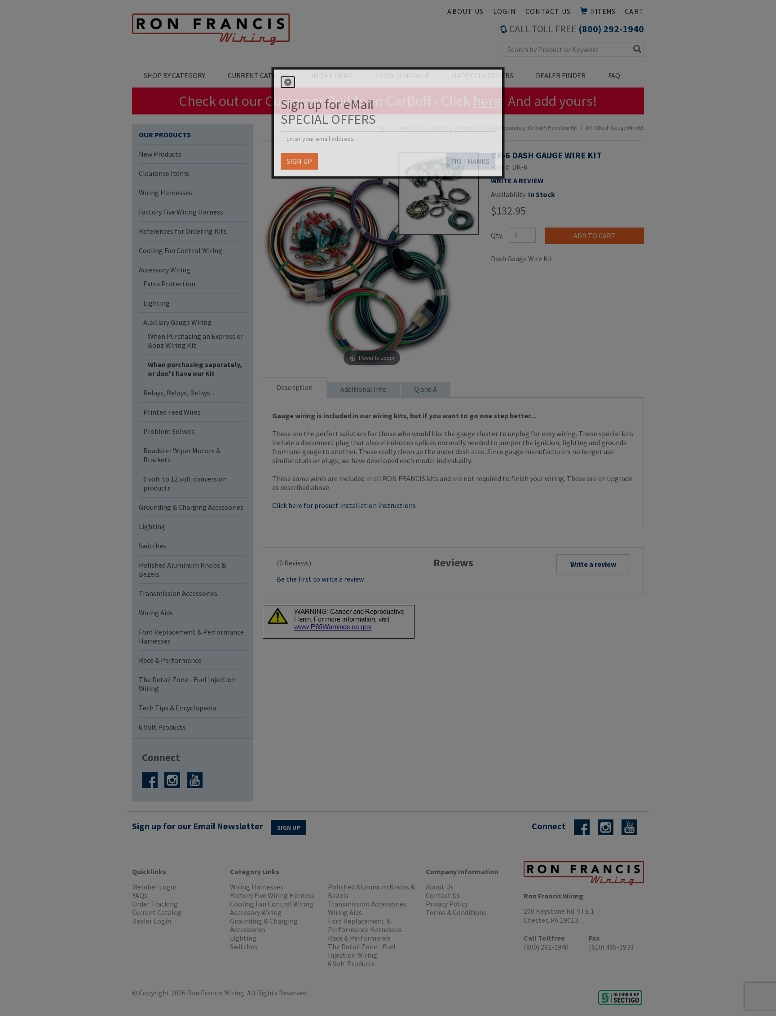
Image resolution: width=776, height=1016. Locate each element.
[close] (288, 82)
